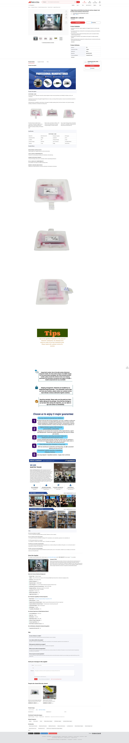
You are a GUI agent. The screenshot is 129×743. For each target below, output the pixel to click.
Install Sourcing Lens (53, 733)
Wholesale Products (64, 736)
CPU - (65, 711)
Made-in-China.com (60, 737)
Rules (100, 5)
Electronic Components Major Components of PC (43, 598)
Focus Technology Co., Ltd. (57, 739)
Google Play (37, 733)
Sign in (100, 2)
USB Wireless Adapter (57, 721)
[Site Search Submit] (78, 2)
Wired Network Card (41, 728)
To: (33, 667)
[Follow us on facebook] (92, 733)
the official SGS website (52, 557)
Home (29, 7)
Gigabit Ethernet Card (56, 7)
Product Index (82, 736)
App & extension (88, 5)
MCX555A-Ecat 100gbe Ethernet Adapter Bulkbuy (54, 728)
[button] (89, 2)
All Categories (32, 5)
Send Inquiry (78, 22)
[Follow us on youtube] (97, 733)
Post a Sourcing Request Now (56, 679)
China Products (49, 736)
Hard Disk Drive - (30, 711)
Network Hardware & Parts (42, 7)
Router (41, 721)
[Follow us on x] (94, 733)
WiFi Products (36, 721)
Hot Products (44, 736)
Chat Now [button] (94, 22)
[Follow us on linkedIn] (100, 733)
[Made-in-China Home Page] (33, 2)
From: (33, 665)
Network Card (50, 7)
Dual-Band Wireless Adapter (67, 721)
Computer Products (34, 7)
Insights (86, 736)
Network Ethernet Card (32, 728)
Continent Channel (76, 736)
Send (36, 679)
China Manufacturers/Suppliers (56, 736)
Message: (32, 670)
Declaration (75, 739)
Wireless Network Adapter (48, 721)
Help (82, 5)
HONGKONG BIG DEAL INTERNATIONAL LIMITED (80, 13)
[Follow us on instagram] (95, 733)
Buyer (78, 5)
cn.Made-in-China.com (74, 737)
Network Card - (48, 711)
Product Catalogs (42, 709)
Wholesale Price (70, 736)
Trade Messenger (44, 733)
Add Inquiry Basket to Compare (48, 42)
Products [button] (44, 2)
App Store (31, 733)
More (29, 730)
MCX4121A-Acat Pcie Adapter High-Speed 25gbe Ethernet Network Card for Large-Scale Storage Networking (34, 701)
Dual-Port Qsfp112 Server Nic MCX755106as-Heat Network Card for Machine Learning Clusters (49, 701)
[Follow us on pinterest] (98, 733)
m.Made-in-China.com (67, 737)
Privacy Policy (80, 739)
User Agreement (70, 739)
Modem (30, 721)
